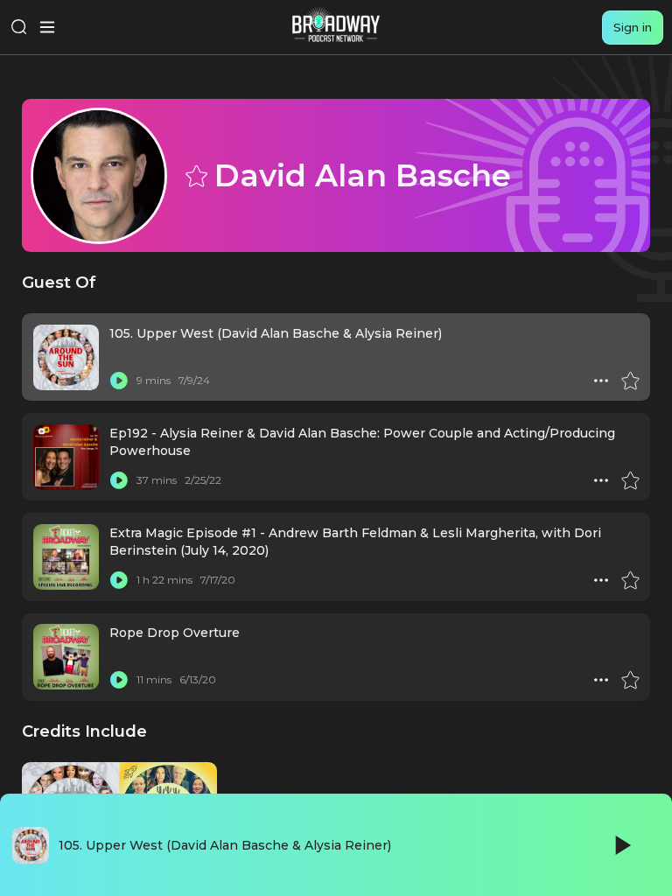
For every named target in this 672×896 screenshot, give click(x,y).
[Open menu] (47, 27)
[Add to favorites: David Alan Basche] (195, 175)
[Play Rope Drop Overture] (119, 680)
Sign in (632, 27)
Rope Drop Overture (174, 632)
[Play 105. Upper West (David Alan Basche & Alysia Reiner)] (119, 380)
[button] (601, 380)
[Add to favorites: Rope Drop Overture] (630, 680)
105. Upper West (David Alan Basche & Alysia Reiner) (275, 333)
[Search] (19, 27)
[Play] (621, 845)
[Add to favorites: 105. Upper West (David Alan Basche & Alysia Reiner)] (630, 380)
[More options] (601, 380)
